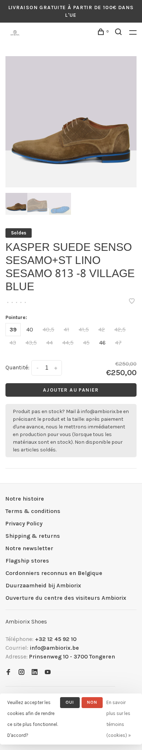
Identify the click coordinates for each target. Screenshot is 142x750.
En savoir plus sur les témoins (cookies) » (118, 719)
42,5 (120, 329)
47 (118, 342)
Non (92, 702)
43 (12, 342)
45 (86, 342)
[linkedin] (35, 672)
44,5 (68, 342)
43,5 (31, 342)
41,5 (84, 329)
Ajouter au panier (71, 390)
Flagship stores (27, 560)
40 (29, 329)
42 (101, 329)
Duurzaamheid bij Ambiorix (43, 585)
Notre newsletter (29, 548)
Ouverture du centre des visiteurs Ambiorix (65, 597)
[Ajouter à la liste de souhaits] (132, 301)
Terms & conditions (32, 511)
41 (66, 329)
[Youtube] (48, 672)
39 (13, 329)
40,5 (48, 329)
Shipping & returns (32, 535)
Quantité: (17, 367)
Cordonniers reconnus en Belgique (53, 573)
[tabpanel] (71, 121)
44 (49, 342)
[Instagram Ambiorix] (21, 672)
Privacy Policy (24, 523)
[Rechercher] (119, 33)
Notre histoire (24, 498)
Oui (70, 702)
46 (102, 342)
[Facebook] (8, 672)
